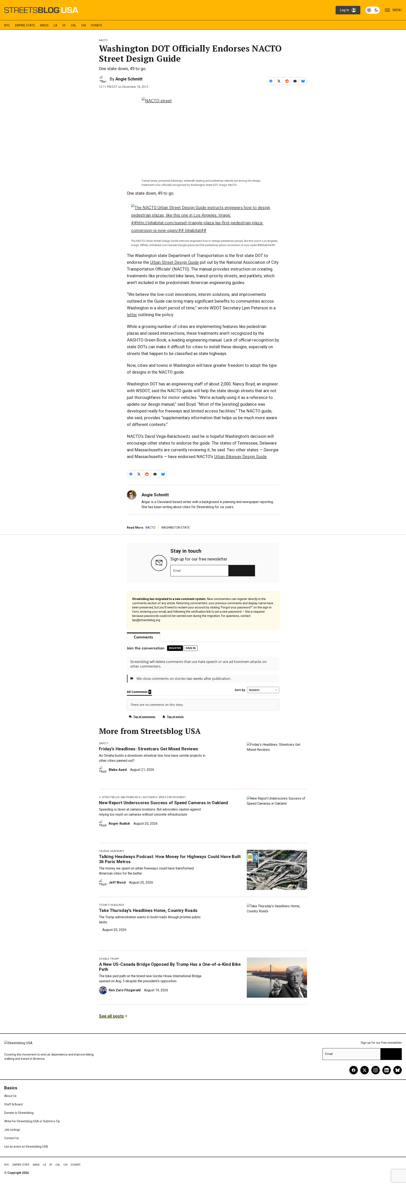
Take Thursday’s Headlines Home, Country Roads (148, 910)
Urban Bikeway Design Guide (240, 456)
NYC (7, 25)
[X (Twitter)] (364, 1070)
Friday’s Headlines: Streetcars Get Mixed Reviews (148, 748)
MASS (44, 25)
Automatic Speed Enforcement (164, 797)
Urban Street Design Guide (174, 262)
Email (177, 570)
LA (55, 25)
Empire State (25, 25)
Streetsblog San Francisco (121, 797)
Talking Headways (111, 851)
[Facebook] (353, 1070)
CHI (83, 25)
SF (64, 25)
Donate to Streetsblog (19, 1112)
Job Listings (12, 1129)
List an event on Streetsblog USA (26, 1146)
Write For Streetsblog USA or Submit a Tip (32, 1121)
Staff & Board (13, 1104)
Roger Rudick (119, 824)
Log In (344, 10)
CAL (73, 25)
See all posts (111, 1016)
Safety (103, 743)
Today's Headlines (111, 905)
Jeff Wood (117, 882)
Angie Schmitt (129, 79)
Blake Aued (118, 770)
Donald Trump (109, 959)
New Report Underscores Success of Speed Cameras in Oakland (163, 802)
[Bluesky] (397, 1070)
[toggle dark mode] (372, 10)
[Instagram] (375, 1070)
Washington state (175, 527)
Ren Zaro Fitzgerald (125, 990)
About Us (10, 1096)
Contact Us (11, 1138)
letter (132, 314)
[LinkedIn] (386, 1070)
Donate (96, 25)
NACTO (103, 40)
